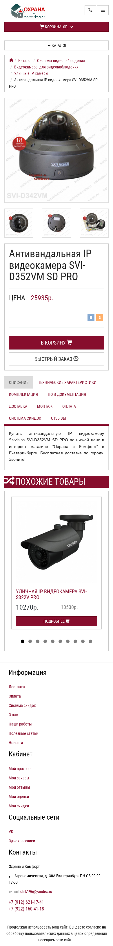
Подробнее (54, 621)
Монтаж (44, 406)
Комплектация (23, 394)
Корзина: (56, 26)
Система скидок (25, 418)
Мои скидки (19, 806)
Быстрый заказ (53, 359)
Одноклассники (22, 841)
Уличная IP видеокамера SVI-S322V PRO (51, 594)
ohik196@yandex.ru (36, 891)
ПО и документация (67, 394)
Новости (16, 742)
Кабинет (20, 754)
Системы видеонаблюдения (61, 60)
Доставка (18, 406)
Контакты (23, 852)
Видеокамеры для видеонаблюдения (46, 67)
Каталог (59, 45)
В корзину (54, 343)
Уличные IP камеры (31, 73)
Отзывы (58, 418)
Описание (18, 382)
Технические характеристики (67, 382)
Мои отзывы (19, 787)
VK (11, 831)
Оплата (69, 406)
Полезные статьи (23, 733)
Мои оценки (19, 796)
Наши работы (20, 724)
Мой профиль (20, 768)
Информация (28, 672)
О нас (13, 714)
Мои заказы (19, 778)
